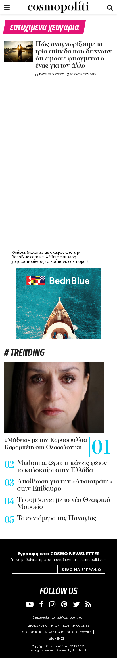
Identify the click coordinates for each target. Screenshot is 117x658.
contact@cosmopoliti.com (68, 617)
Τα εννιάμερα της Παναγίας (56, 518)
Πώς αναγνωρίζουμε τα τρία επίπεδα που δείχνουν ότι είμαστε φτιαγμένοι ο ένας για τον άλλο (73, 55)
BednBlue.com (24, 256)
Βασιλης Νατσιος (51, 74)
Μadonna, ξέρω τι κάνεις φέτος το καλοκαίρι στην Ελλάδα (62, 467)
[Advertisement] (58, 204)
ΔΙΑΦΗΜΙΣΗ (57, 638)
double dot (79, 650)
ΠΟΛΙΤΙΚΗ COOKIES (75, 626)
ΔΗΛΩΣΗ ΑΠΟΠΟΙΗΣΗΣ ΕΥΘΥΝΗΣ (68, 632)
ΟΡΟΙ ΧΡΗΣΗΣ (32, 632)
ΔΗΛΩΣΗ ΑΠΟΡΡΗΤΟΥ (43, 626)
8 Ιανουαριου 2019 (82, 74)
